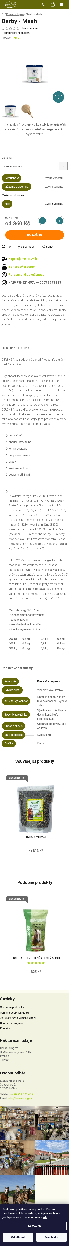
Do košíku (34, 235)
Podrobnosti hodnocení (16, 33)
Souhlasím (51, 1237)
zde (45, 1217)
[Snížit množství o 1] (42, 220)
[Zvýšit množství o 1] (59, 220)
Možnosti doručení (13, 195)
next (66, 795)
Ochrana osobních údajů (14, 1012)
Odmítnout (18, 1237)
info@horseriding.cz (20, 1098)
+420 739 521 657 (21, 1094)
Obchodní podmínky (12, 1007)
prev (3, 795)
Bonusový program (11, 1023)
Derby (15, 38)
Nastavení (34, 1226)
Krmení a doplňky (48, 681)
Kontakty (5, 1028)
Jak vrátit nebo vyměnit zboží (18, 1018)
